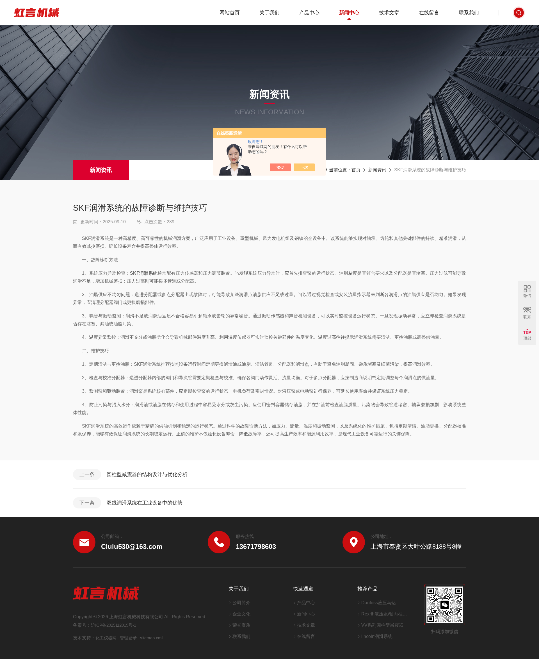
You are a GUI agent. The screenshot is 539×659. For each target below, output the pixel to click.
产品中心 (309, 12)
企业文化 (241, 614)
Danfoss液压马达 (378, 602)
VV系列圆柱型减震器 (382, 625)
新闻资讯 (101, 170)
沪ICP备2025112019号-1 (113, 625)
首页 (355, 169)
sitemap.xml (151, 637)
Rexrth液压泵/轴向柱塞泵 (385, 614)
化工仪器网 (106, 637)
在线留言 (429, 12)
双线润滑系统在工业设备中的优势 (144, 503)
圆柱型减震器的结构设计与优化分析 (147, 474)
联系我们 (469, 12)
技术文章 (389, 12)
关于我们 (269, 12)
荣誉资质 (241, 625)
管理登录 (128, 637)
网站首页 (230, 12)
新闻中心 (349, 12)
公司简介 (241, 602)
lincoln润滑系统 (376, 636)
